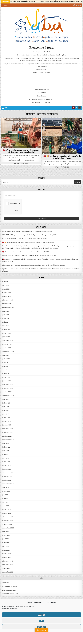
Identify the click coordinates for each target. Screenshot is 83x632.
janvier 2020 (6, 557)
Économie (24, 123)
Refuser (41, 621)
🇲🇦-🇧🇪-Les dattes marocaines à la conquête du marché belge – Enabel (62, 157)
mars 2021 (5, 506)
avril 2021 (5, 502)
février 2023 (6, 421)
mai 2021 (5, 498)
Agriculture (51, 123)
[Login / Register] (76, 107)
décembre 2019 (7, 561)
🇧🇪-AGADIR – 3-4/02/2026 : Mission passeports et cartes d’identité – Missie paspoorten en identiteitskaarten (40, 259)
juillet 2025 (6, 315)
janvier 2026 (6, 296)
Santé (22, 128)
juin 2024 (5, 362)
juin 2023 (5, 407)
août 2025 (5, 311)
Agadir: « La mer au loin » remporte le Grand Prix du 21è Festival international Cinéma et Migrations (36, 269)
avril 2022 (5, 458)
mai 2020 (5, 542)
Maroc (21, 126)
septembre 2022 (8, 440)
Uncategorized (63, 132)
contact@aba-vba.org (41, 89)
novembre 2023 (7, 388)
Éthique (33, 123)
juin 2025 (5, 318)
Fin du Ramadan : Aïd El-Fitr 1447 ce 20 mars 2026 (19, 238)
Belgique (61, 123)
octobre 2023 (7, 392)
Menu (5, 5)
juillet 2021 (6, 491)
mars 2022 (6, 462)
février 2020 (6, 553)
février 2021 (6, 509)
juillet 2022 (6, 447)
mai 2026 (5, 281)
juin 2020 (5, 539)
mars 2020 (6, 550)
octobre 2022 (7, 436)
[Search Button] (79, 107)
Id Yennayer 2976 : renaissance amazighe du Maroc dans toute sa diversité (28, 265)
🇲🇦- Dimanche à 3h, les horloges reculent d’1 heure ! (20, 252)
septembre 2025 (8, 307)
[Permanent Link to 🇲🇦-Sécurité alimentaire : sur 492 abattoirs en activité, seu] (21, 133)
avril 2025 (5, 326)
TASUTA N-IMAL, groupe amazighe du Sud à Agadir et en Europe (24, 235)
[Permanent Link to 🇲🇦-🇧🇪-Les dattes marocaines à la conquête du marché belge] (62, 136)
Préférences (41, 627)
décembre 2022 (7, 428)
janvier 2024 (6, 381)
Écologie (54, 126)
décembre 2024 (7, 340)
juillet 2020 (6, 535)
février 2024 (6, 377)
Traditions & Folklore (72, 130)
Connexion (6, 582)
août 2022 (5, 443)
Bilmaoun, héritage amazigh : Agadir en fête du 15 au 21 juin (22, 231)
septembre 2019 (8, 572)
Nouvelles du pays (33, 126)
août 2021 (5, 487)
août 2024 (5, 355)
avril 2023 (5, 414)
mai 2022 (5, 454)
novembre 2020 (7, 520)
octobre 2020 (7, 524)
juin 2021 (5, 495)
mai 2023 (5, 410)
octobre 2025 (7, 304)
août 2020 (5, 531)
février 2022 (6, 465)
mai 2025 (5, 322)
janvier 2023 (6, 425)
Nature (62, 128)
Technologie (57, 130)
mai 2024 (5, 366)
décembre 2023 (7, 384)
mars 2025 (6, 329)
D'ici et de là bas (12, 123)
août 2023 (5, 399)
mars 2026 (6, 289)
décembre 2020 (7, 517)
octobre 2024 (6, 348)
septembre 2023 (8, 395)
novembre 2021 (7, 476)
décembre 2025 (7, 300)
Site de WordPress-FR (10, 594)
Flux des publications (9, 586)
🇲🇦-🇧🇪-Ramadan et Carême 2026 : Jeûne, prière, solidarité (22, 242)
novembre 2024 (7, 344)
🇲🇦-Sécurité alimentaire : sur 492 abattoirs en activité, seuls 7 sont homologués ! (21, 151)
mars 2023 (6, 418)
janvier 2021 (6, 513)
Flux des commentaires (10, 590)
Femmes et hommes (10, 126)
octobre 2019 (6, 568)
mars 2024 (6, 373)
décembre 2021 (7, 473)
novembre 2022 (7, 432)
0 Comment (37, 147)
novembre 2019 (7, 565)
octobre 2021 (6, 480)
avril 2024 (5, 370)
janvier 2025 (6, 337)
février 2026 (6, 293)
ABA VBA (16, 163)
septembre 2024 (8, 351)
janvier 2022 (6, 469)
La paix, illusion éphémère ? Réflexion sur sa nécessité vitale (23, 255)
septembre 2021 (8, 484)
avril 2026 (5, 285)
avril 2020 (5, 546)
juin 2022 (5, 451)
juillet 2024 (6, 359)
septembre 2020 (8, 528)
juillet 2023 (6, 403)
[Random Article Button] (73, 107)
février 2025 (6, 333)
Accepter (41, 615)
